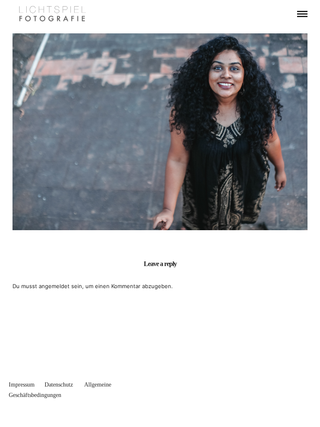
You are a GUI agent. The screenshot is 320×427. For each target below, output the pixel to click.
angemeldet (54, 286)
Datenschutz (59, 385)
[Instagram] (303, 383)
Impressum (22, 385)
